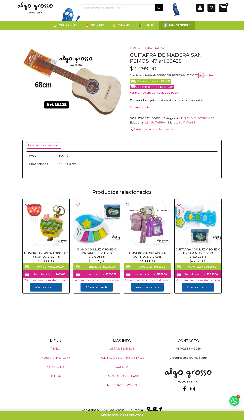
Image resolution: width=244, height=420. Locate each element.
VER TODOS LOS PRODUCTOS (122, 415)
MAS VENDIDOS (180, 25)
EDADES (149, 25)
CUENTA (122, 366)
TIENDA (55, 348)
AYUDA (55, 376)
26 (147, 122)
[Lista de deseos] (211, 8)
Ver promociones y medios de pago (154, 92)
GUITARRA (157, 122)
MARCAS (124, 25)
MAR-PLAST (187, 122)
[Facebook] (184, 388)
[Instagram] (192, 388)
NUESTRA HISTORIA (55, 357)
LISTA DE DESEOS (122, 348)
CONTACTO (55, 366)
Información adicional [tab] (43, 145)
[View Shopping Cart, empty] (223, 8)
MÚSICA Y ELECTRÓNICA (147, 47)
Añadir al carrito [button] (46, 287)
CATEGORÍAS (68, 25)
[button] (151, 128)
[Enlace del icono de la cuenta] (200, 8)
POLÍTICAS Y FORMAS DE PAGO (122, 357)
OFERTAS (97, 25)
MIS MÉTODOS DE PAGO (122, 376)
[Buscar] (159, 7)
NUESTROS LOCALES (122, 385)
